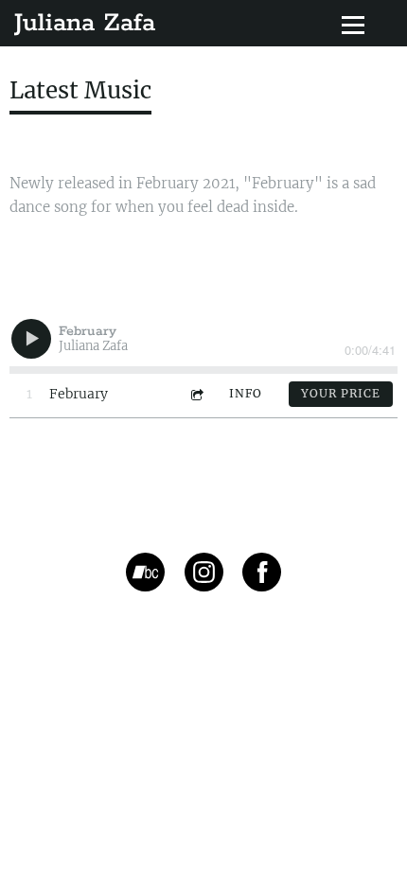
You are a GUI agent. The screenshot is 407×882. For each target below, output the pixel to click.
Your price (340, 393)
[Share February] (196, 394)
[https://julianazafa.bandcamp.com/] (145, 575)
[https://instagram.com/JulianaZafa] (204, 575)
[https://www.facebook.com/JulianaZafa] (261, 575)
